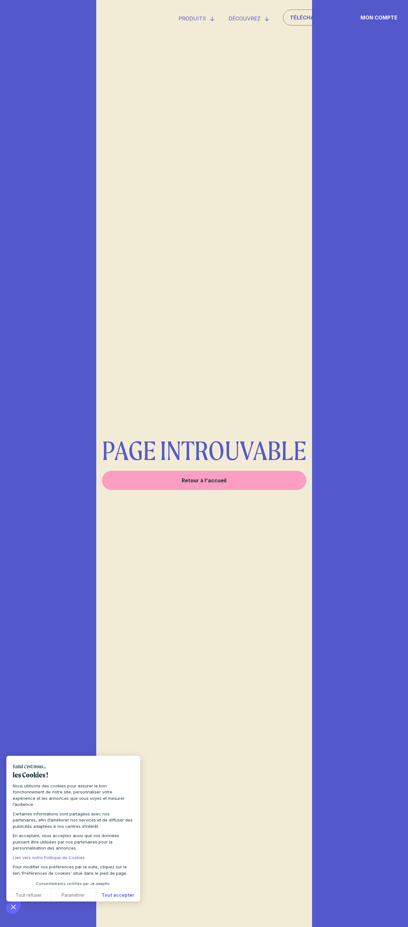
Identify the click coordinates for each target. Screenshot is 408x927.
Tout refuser (29, 895)
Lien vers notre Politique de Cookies (49, 857)
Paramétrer (73, 895)
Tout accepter (118, 895)
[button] (13, 906)
